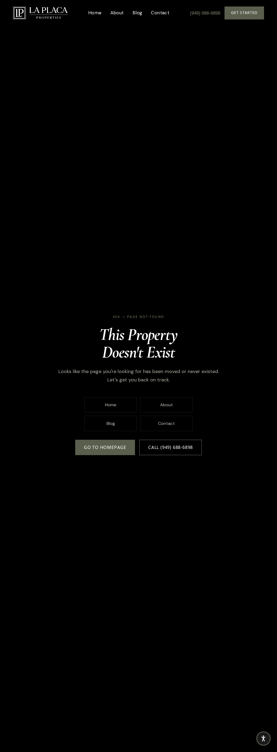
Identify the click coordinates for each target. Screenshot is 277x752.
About (117, 13)
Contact (160, 13)
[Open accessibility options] (263, 738)
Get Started (244, 12)
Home (95, 13)
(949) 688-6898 (205, 13)
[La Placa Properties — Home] (40, 12)
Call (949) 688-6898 (170, 447)
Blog (138, 13)
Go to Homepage (105, 447)
